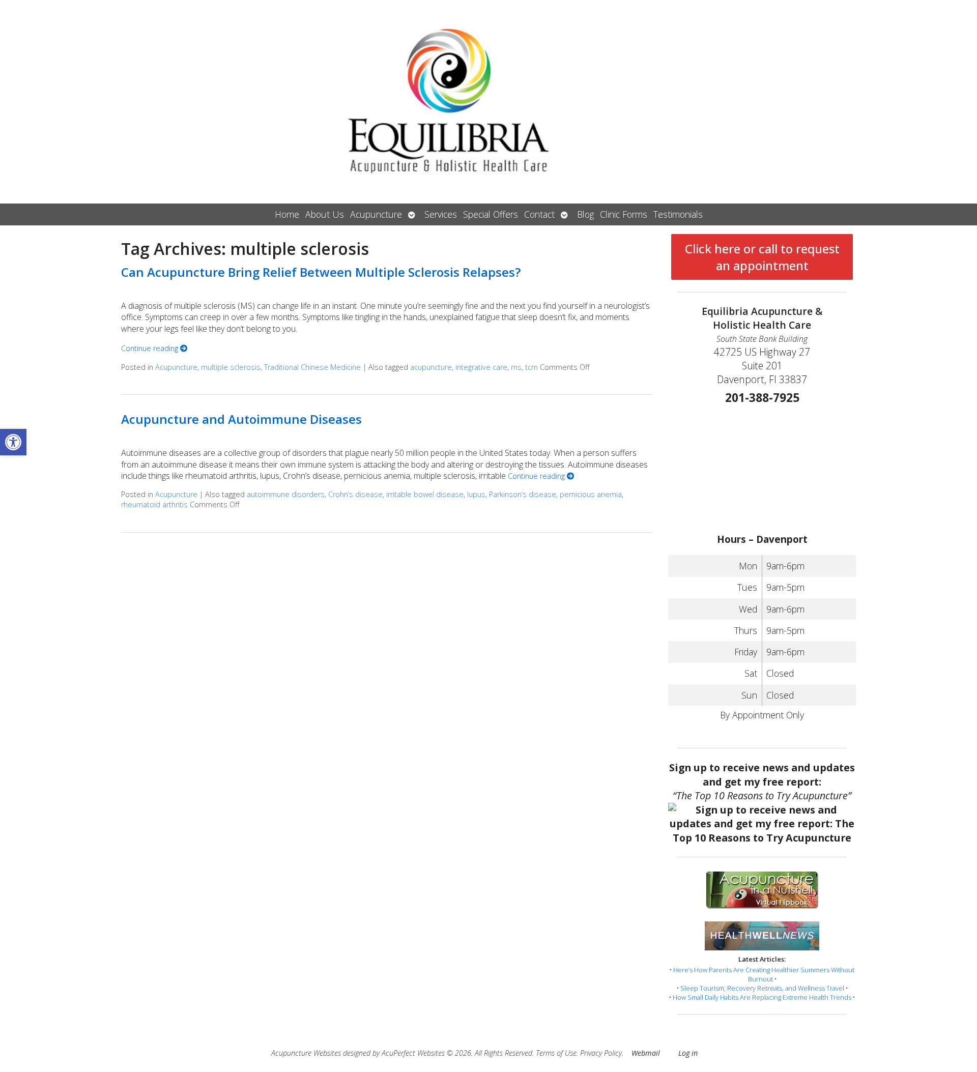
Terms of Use (556, 1053)
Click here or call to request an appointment (762, 257)
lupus (476, 494)
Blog (585, 214)
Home (287, 214)
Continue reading (150, 348)
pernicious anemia (591, 494)
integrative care (481, 367)
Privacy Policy (601, 1053)
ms (516, 367)
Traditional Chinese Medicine (312, 367)
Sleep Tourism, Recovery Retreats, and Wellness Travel (762, 988)
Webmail (645, 1053)
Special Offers (490, 214)
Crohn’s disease (355, 494)
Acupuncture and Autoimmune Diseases (241, 419)
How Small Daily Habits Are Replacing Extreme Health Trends (762, 997)
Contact (539, 214)
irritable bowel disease (425, 494)
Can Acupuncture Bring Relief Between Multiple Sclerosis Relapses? (321, 272)
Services (440, 214)
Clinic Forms (623, 214)
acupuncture (431, 367)
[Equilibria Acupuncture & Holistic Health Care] (488, 102)
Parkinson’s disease (522, 494)
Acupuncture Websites (306, 1053)
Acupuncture (376, 214)
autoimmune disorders (286, 494)
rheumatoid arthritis (154, 504)
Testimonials (678, 214)
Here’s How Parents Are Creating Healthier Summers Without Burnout (763, 974)
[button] (13, 442)
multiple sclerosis (231, 367)
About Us (324, 214)
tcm (531, 367)
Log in (688, 1053)
